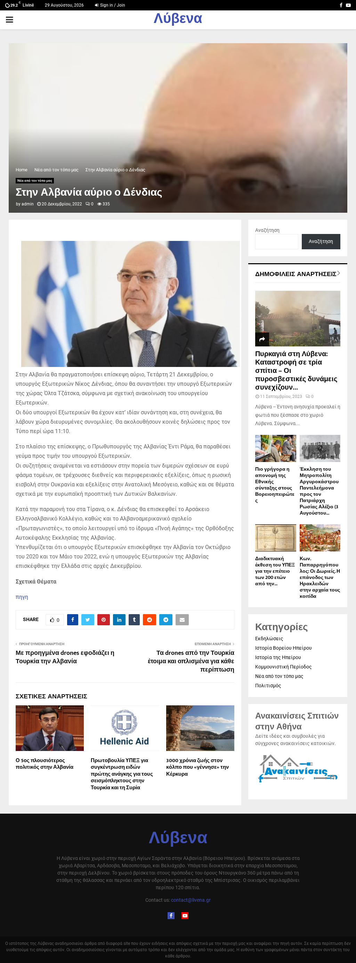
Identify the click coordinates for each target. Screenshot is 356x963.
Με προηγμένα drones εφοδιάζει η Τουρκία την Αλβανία (65, 657)
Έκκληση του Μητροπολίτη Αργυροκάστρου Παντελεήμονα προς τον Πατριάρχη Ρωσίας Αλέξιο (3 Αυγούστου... (319, 491)
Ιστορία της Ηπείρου (278, 657)
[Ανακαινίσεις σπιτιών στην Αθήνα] (297, 782)
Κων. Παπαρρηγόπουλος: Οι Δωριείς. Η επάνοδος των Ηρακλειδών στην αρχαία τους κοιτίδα (320, 577)
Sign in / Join (112, 5)
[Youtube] (184, 915)
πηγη (22, 597)
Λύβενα (178, 20)
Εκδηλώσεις (269, 638)
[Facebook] (171, 915)
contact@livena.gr (191, 900)
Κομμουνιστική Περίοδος (283, 667)
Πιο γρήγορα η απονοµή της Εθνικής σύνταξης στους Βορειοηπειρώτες (274, 484)
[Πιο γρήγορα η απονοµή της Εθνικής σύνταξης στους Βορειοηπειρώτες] (275, 448)
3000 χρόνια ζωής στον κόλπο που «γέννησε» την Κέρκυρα (197, 767)
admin (28, 204)
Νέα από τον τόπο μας (34, 180)
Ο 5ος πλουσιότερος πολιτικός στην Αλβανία (44, 764)
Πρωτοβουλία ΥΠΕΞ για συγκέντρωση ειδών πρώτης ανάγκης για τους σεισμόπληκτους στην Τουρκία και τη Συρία (122, 774)
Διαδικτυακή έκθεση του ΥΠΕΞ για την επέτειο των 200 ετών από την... (275, 571)
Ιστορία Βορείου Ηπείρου (283, 648)
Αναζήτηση (267, 230)
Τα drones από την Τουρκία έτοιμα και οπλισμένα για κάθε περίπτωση (191, 661)
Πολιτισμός (268, 685)
